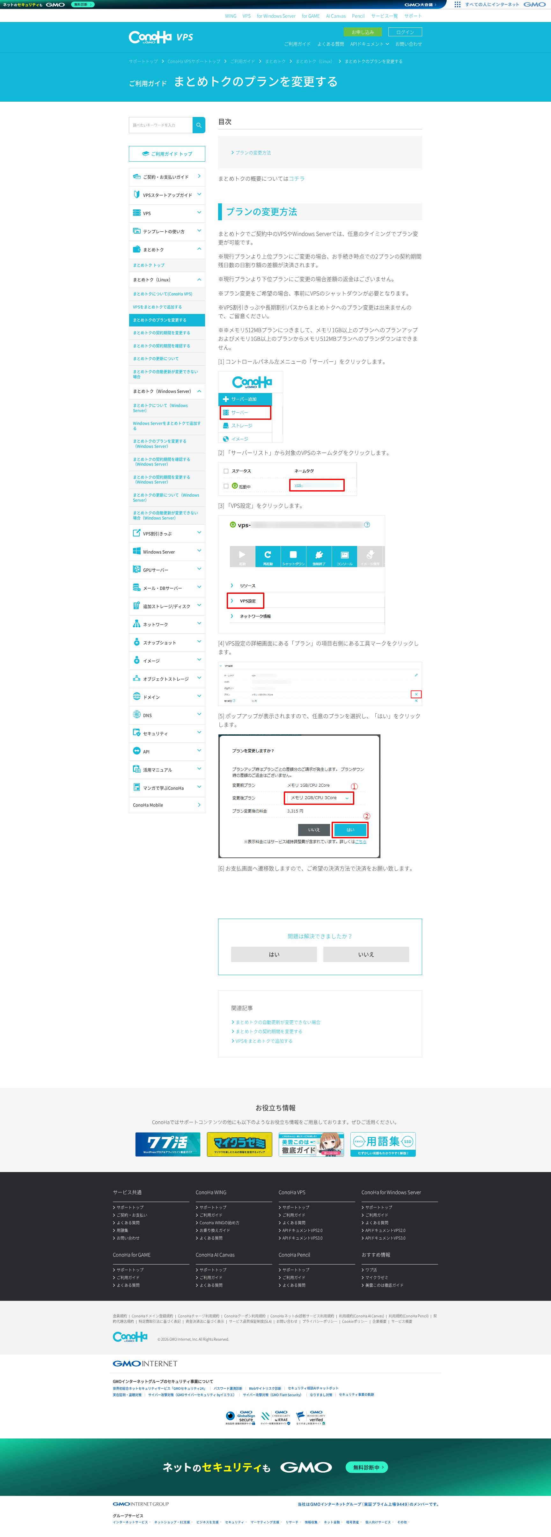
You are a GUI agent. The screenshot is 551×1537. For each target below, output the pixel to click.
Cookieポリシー (355, 1321)
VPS (247, 15)
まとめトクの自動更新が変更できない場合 (278, 1022)
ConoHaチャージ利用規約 (198, 1316)
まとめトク (275, 61)
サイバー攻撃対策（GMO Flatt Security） (273, 1394)
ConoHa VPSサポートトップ (194, 61)
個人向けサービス (378, 1522)
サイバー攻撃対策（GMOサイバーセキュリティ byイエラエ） (192, 1394)
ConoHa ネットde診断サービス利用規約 (302, 1316)
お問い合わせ (408, 43)
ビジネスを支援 (207, 1522)
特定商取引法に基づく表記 (160, 1321)
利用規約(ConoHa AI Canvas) (361, 1316)
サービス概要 (401, 1321)
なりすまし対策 (321, 1394)
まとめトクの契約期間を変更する (269, 1031)
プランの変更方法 (253, 152)
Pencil (358, 15)
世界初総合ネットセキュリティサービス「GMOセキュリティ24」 (160, 1388)
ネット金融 (332, 1522)
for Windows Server (276, 15)
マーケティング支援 (265, 1522)
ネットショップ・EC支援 (172, 1522)
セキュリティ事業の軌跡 (356, 1394)
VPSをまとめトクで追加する (264, 1041)
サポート (413, 15)
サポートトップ (143, 61)
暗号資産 (352, 1522)
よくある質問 (330, 43)
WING (230, 15)
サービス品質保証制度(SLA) (250, 1321)
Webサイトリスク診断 (265, 1388)
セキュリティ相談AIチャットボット (313, 1388)
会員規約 (120, 1316)
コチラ (297, 178)
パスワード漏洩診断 (228, 1388)
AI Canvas (336, 15)
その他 (402, 1522)
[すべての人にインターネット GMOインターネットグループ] (506, 4)
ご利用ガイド (297, 43)
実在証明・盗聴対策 (127, 1394)
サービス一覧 (384, 15)
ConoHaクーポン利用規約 (245, 1316)
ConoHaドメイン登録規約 (152, 1316)
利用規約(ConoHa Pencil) (409, 1316)
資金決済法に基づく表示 (205, 1321)
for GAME (311, 15)
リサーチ (292, 1522)
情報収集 (311, 1522)
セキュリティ (234, 1522)
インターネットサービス (130, 1522)
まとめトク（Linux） (315, 61)
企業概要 (379, 1321)
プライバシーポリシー (319, 1321)
